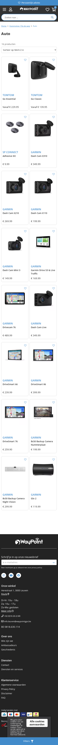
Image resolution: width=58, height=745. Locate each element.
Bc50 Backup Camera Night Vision (14, 500)
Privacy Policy (8, 689)
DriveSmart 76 (10, 441)
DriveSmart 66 (10, 384)
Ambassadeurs (9, 645)
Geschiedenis (8, 649)
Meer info (6, 610)
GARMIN (36, 152)
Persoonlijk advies (30, 2)
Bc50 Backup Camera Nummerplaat (42, 443)
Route (4, 594)
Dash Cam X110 (39, 213)
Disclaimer (6, 693)
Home (3, 26)
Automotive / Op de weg (19, 26)
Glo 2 (33, 498)
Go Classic (36, 98)
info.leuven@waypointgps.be (17, 621)
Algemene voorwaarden (13, 684)
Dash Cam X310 (39, 155)
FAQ (3, 697)
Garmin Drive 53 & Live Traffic (43, 272)
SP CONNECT (10, 152)
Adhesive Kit (9, 155)
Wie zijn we (7, 640)
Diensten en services (12, 669)
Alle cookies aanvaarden (37, 723)
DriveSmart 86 (38, 384)
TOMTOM (8, 95)
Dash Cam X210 (11, 213)
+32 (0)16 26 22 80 (12, 616)
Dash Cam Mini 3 (11, 270)
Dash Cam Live (38, 327)
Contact (5, 665)
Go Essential (9, 98)
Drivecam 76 (9, 327)
